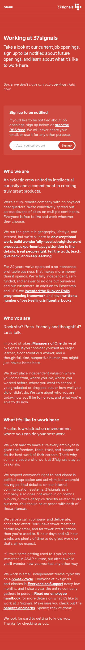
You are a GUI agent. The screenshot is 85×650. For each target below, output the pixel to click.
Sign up (67, 145)
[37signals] (69, 7)
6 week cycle (22, 579)
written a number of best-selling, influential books (40, 298)
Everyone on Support (45, 583)
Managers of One (47, 343)
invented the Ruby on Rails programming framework (37, 293)
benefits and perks (19, 608)
